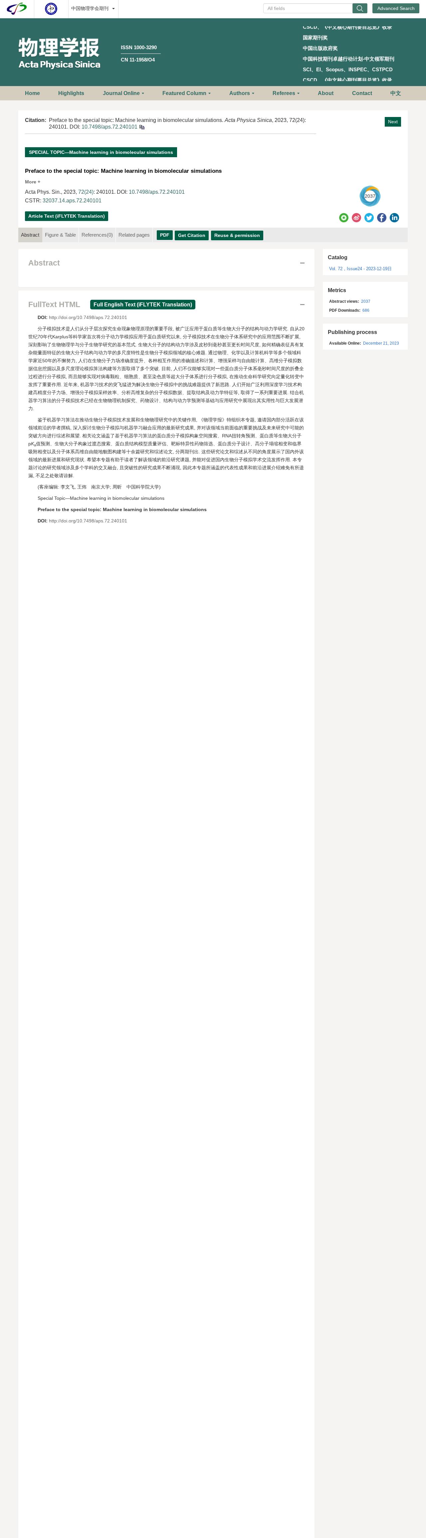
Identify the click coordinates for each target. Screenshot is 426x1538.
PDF (164, 235)
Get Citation (191, 235)
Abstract (30, 235)
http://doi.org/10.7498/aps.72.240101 (88, 317)
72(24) (86, 192)
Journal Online (121, 93)
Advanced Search (396, 8)
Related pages (134, 235)
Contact (362, 93)
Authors (239, 93)
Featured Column (184, 93)
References (97, 235)
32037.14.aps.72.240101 (72, 200)
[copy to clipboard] (141, 127)
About (325, 93)
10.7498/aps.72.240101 (109, 127)
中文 (395, 93)
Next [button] (393, 121)
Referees (284, 93)
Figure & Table (60, 235)
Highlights (71, 93)
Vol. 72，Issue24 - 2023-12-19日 (360, 268)
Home (32, 93)
